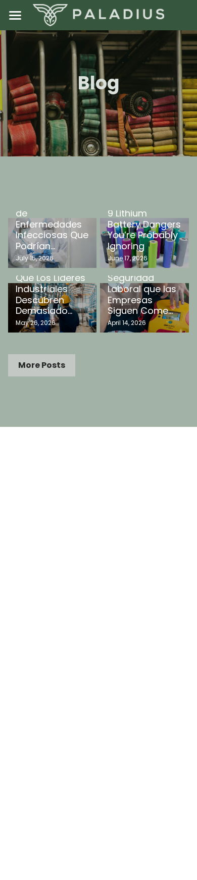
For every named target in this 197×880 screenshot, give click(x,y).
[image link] (98, 14)
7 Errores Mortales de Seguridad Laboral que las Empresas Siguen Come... (142, 283)
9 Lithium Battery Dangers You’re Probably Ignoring (144, 229)
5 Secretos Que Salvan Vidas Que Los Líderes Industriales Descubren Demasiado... (50, 283)
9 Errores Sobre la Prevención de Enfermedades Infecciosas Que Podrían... (52, 218)
